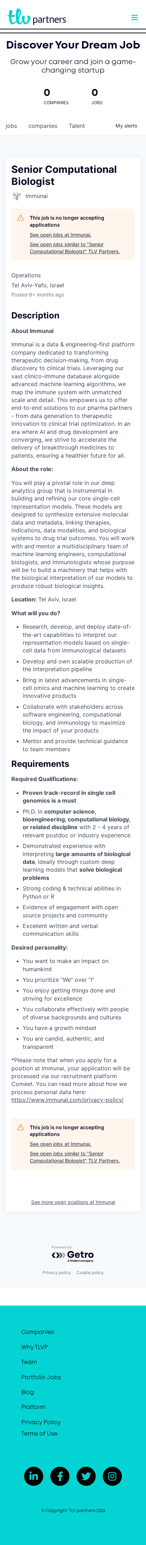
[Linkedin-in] (33, 1476)
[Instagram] (112, 1476)
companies (42, 125)
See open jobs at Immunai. (60, 235)
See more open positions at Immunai (73, 1202)
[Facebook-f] (59, 1476)
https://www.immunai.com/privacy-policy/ (67, 1099)
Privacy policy (57, 1272)
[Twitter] (86, 1476)
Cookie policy (90, 1272)
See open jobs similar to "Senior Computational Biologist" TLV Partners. (75, 247)
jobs (11, 125)
